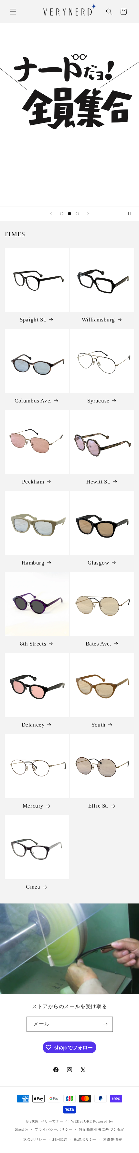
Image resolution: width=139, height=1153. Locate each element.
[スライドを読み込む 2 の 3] (69, 213)
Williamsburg (98, 320)
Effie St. (98, 806)
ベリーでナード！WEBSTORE (66, 1121)
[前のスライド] (51, 213)
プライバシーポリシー (53, 1129)
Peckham (33, 482)
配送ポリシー (85, 1139)
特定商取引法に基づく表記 (101, 1129)
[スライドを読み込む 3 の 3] (77, 213)
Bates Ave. (99, 644)
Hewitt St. (98, 482)
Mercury (33, 806)
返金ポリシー (34, 1139)
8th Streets (33, 644)
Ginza (33, 887)
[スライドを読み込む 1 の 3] (62, 213)
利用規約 (60, 1139)
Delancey (33, 725)
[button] (13, 12)
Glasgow (98, 563)
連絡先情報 (112, 1139)
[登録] (105, 1024)
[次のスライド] (88, 213)
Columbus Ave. (33, 401)
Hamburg (33, 563)
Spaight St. (33, 320)
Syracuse (98, 401)
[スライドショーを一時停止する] (132, 213)
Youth (98, 725)
